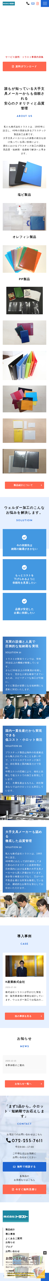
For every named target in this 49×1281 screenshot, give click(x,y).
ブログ (9, 1247)
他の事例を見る (23, 1016)
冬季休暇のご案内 (14, 1065)
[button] (45, 3)
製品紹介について (23, 485)
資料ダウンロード (26, 66)
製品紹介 (10, 1229)
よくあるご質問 (14, 1238)
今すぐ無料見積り (38, 3)
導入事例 (10, 1234)
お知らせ (10, 1242)
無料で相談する (33, 3)
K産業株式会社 (15, 981)
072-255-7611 (28, 3)
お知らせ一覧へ (23, 1084)
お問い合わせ (13, 1251)
